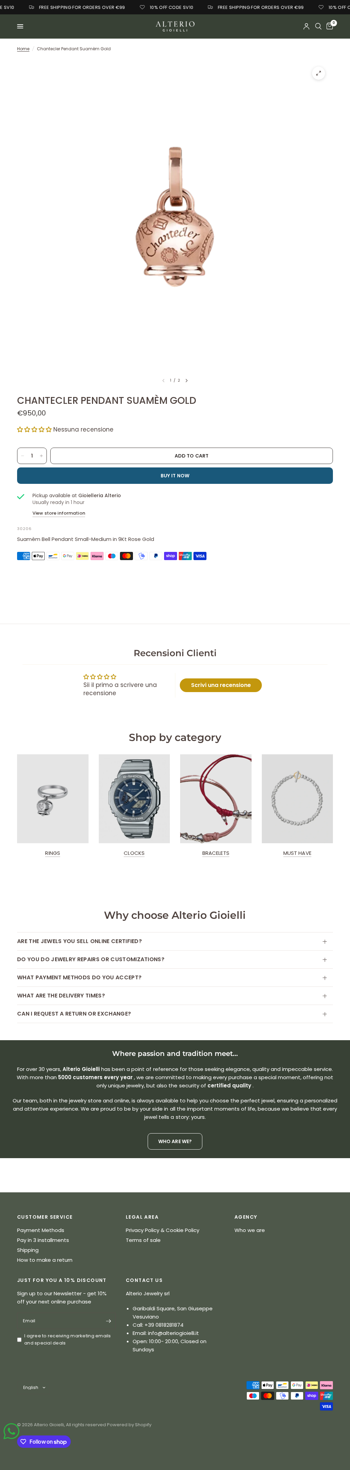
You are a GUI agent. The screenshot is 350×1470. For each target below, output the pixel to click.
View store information (58, 513)
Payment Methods (40, 1230)
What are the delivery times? (61, 995)
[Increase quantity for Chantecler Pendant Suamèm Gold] (41, 456)
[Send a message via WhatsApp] (11, 1431)
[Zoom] (318, 73)
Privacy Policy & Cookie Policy (162, 1230)
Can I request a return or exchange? (74, 1014)
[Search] (318, 26)
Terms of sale (143, 1240)
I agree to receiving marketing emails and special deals (67, 1339)
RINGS (52, 853)
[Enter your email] (109, 1321)
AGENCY (245, 1217)
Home (23, 49)
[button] (34, 429)
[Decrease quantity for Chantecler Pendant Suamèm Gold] (22, 456)
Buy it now (175, 475)
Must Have (297, 853)
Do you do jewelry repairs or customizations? (90, 959)
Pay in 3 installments (43, 1240)
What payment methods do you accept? (79, 977)
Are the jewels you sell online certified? (79, 941)
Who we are (249, 1230)
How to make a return (44, 1259)
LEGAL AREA (142, 1217)
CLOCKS (134, 853)
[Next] (186, 380)
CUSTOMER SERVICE (44, 1217)
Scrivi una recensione (221, 685)
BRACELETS (215, 853)
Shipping (28, 1250)
